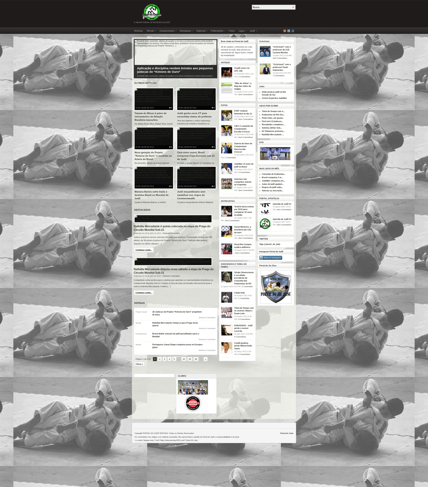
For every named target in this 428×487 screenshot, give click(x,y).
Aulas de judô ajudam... (273, 184)
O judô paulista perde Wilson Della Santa (243, 346)
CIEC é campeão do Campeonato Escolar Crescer (243, 129)
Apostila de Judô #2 (282, 219)
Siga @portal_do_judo (269, 244)
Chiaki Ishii (239, 293)
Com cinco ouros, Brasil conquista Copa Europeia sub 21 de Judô (196, 155)
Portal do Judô (152, 12)
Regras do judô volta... (272, 187)
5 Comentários (240, 337)
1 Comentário (230, 158)
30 (196, 359)
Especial (199, 31)
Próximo (213, 57)
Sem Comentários (280, 58)
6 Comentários (244, 319)
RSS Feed (284, 31)
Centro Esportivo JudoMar (274, 98)
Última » (139, 364)
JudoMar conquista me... (273, 181)
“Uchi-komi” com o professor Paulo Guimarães (282, 67)
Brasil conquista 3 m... (272, 177)
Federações (216, 31)
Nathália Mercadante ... (273, 134)
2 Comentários (244, 77)
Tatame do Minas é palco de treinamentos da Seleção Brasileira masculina (151, 116)
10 (184, 359)
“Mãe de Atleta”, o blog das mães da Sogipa (242, 86)
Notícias (138, 30)
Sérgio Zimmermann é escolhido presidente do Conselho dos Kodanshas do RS (244, 278)
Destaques (184, 31)
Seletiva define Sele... (272, 128)
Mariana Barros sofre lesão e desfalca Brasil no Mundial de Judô (152, 195)
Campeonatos (165, 31)
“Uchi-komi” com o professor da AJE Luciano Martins (282, 50)
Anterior (137, 57)
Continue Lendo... (144, 250)
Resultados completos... (273, 124)
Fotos (232, 30)
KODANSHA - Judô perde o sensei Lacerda (243, 328)
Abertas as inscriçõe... (272, 190)
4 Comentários (244, 172)
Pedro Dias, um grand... (273, 118)
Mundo (149, 31)
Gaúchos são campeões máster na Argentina (243, 182)
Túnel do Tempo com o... (273, 111)
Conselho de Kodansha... (273, 174)
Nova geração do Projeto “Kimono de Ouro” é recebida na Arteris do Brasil (153, 155)
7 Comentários (279, 76)
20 (190, 359)
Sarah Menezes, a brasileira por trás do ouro (242, 230)
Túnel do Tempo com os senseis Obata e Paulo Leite (244, 311)
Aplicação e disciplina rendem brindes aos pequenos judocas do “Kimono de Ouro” (175, 70)
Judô (251, 31)
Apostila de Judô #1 (282, 204)
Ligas (240, 31)
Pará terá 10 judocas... (272, 121)
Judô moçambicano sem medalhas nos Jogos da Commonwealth (191, 195)
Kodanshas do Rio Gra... (273, 115)
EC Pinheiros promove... (273, 131)
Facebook (292, 31)
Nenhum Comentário (171, 233)
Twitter (288, 31)
